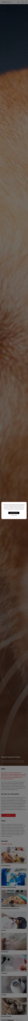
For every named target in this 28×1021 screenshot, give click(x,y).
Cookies (5, 509)
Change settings (14, 515)
